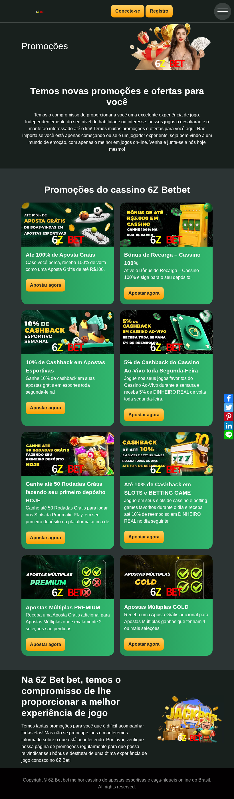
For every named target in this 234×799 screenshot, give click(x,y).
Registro (159, 11)
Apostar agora (45, 285)
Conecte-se (127, 11)
